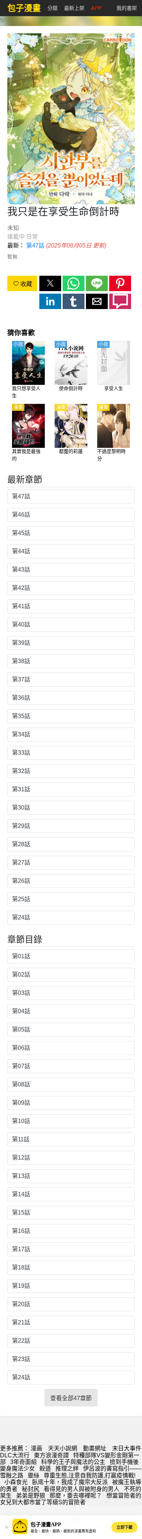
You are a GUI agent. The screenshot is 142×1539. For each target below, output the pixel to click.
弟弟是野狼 (30, 1495)
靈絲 (33, 1475)
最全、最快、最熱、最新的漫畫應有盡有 (63, 1531)
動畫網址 (94, 1448)
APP (96, 8)
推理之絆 (67, 1468)
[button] (50, 283)
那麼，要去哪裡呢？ (76, 1495)
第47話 (35, 245)
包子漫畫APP (46, 1524)
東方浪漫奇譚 (51, 1455)
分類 (52, 8)
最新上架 (74, 8)
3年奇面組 (23, 1462)
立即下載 (125, 1527)
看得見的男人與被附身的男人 (81, 1489)
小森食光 (16, 1482)
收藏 (25, 284)
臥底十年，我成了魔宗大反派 (70, 1482)
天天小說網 (62, 1448)
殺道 (45, 1468)
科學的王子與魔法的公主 (73, 1462)
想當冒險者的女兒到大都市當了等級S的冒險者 (70, 1498)
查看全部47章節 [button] (71, 1398)
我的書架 (127, 8)
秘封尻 (30, 1489)
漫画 (36, 1448)
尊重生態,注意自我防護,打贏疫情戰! (89, 1475)
